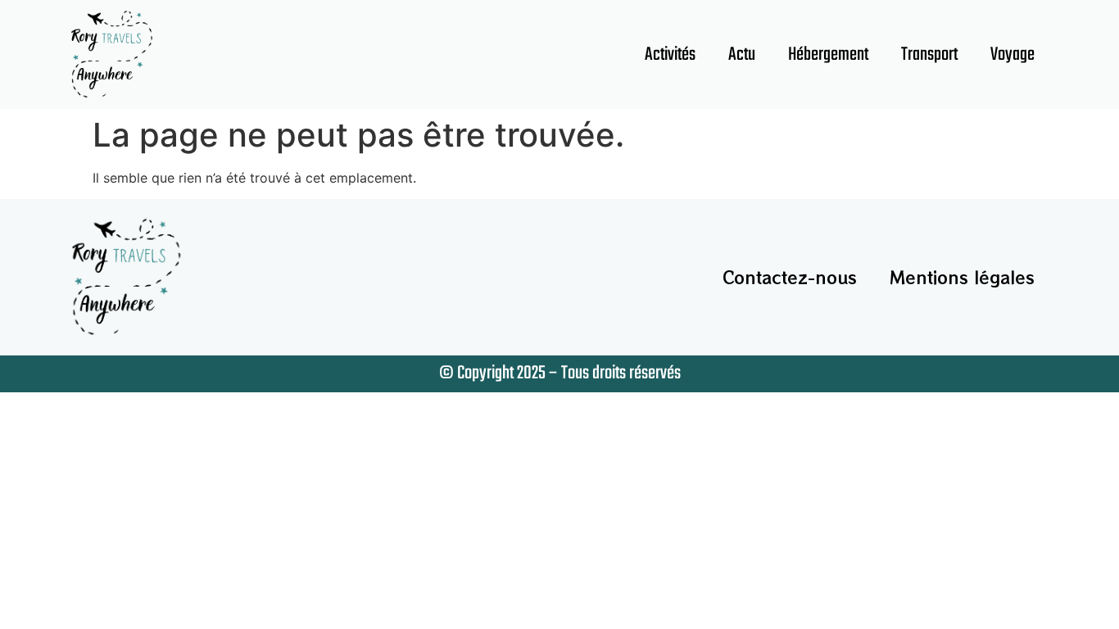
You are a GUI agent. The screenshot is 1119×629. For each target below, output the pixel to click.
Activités (670, 55)
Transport (929, 55)
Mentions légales (962, 277)
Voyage (1012, 55)
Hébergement (828, 55)
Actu (741, 55)
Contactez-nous (790, 277)
